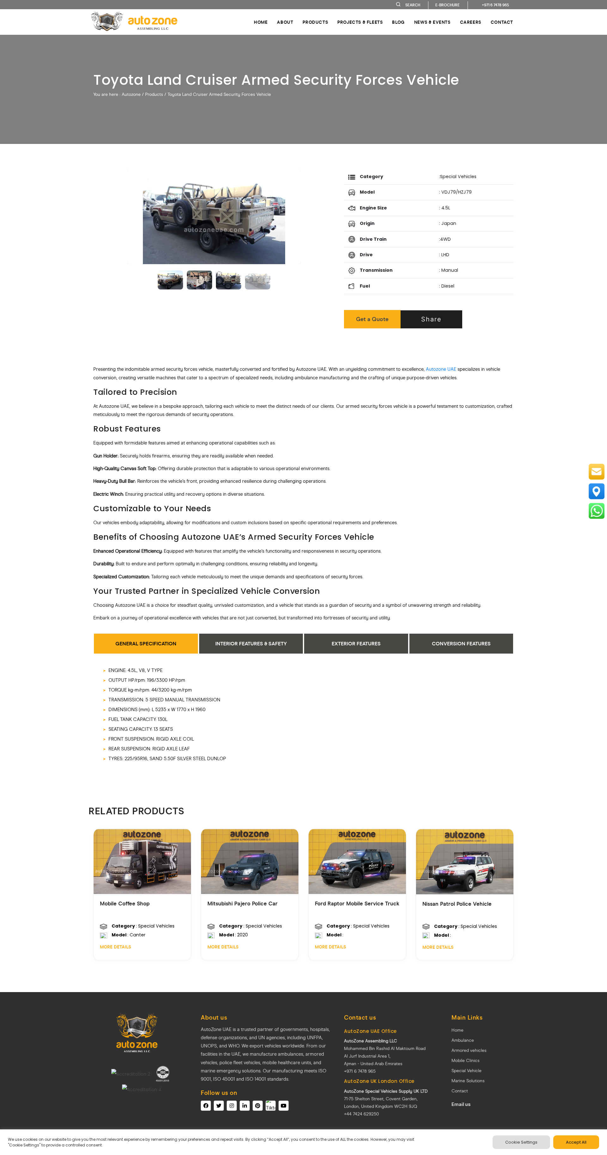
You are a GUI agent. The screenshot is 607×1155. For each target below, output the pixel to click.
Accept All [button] (576, 1142)
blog (398, 22)
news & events (432, 22)
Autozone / (133, 94)
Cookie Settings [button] (521, 1142)
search (412, 5)
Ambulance (462, 1040)
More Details (115, 947)
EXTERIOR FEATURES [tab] (356, 644)
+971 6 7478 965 (495, 5)
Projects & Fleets (360, 22)
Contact (459, 1091)
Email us (461, 1104)
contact (502, 22)
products (315, 22)
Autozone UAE (441, 369)
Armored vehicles (469, 1050)
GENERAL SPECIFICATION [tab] (145, 644)
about (285, 22)
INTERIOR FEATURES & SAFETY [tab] (251, 644)
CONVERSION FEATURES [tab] (461, 644)
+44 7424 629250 (361, 1114)
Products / (155, 94)
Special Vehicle (466, 1070)
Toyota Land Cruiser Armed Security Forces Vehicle (219, 94)
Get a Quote (372, 319)
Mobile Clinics (465, 1060)
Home (260, 22)
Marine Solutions (468, 1081)
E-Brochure (447, 5)
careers (470, 22)
